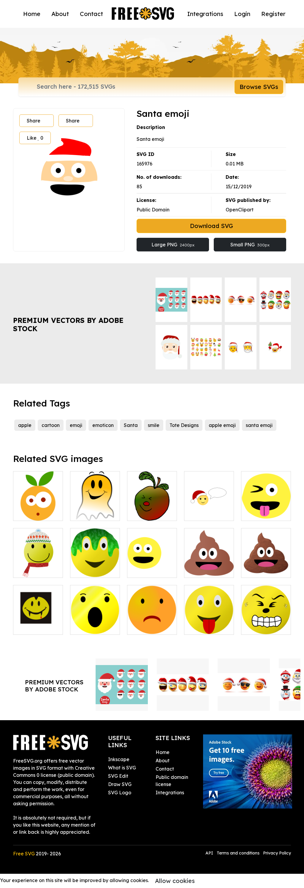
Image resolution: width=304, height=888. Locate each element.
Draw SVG (120, 784)
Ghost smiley (91, 513)
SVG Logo (119, 792)
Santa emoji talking (209, 509)
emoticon (103, 425)
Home (31, 13)
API (209, 853)
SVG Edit (118, 776)
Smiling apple (149, 513)
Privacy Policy (277, 853)
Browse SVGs (259, 86)
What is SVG (122, 768)
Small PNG (250, 245)
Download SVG (211, 225)
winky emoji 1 (263, 513)
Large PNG (172, 245)
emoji (76, 425)
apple (24, 425)
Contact (91, 13)
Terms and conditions (238, 853)
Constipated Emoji (266, 622)
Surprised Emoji (94, 626)
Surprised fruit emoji (38, 509)
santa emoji (259, 425)
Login (242, 13)
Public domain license (172, 780)
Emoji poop (203, 570)
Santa (131, 425)
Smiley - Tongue (209, 626)
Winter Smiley (35, 570)
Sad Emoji (145, 626)
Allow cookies (175, 880)
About (60, 13)
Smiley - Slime (93, 570)
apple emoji (222, 425)
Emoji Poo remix (266, 570)
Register (273, 13)
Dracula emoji (36, 626)
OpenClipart (240, 210)
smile (153, 425)
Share (33, 121)
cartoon (51, 425)
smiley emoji (148, 570)
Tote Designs (184, 425)
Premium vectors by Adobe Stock (68, 324)
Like (35, 138)
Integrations (205, 13)
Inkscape (118, 759)
